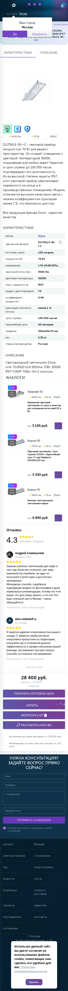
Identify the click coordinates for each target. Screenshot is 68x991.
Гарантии (40, 905)
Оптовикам (10, 928)
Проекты (9, 905)
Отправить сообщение (34, 820)
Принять (34, 982)
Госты (38, 878)
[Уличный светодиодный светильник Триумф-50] (35, 407)
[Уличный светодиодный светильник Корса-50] (35, 456)
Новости (8, 878)
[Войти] (48, 6)
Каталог (8, 844)
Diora (41, 235)
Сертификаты (12, 916)
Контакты (40, 916)
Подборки (10, 890)
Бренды (39, 844)
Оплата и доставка (40, 892)
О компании (42, 855)
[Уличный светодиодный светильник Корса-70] (35, 502)
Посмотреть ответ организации (25, 607)
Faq (5, 867)
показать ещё (34, 667)
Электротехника (14, 855)
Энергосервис (43, 867)
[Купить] (58, 425)
